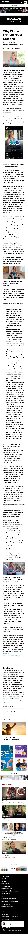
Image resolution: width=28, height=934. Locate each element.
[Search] (21, 2)
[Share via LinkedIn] (11, 711)
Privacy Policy (4, 913)
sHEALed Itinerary (5, 893)
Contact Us (4, 881)
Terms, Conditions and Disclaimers (9, 916)
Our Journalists (5, 880)
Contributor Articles (8, 706)
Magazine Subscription (7, 906)
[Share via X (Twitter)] (7, 711)
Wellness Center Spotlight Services (9, 900)
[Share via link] (15, 711)
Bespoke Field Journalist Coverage (9, 901)
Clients (3, 896)
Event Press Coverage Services (8, 898)
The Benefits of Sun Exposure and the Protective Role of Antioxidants (13, 738)
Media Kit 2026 (5, 883)
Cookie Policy (4, 914)
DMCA (2, 918)
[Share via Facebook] (4, 711)
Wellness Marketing (6, 890)
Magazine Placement (6, 888)
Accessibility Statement (7, 919)
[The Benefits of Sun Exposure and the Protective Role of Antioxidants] (14, 728)
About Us (3, 878)
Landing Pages (5, 895)
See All (23, 718)
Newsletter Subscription (7, 908)
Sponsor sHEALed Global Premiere (9, 891)
